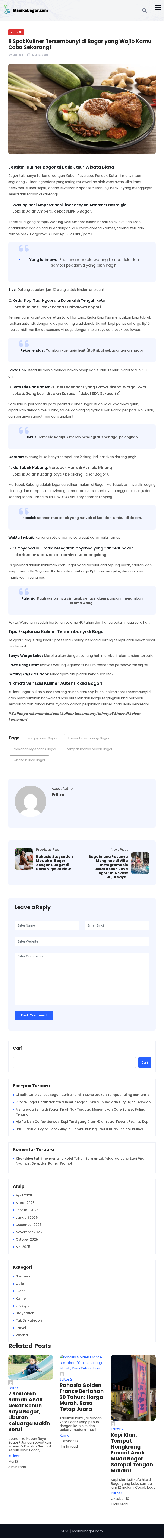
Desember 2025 (29, 1224)
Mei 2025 (23, 1247)
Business (23, 1276)
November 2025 (29, 1232)
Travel (21, 1328)
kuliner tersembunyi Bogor (88, 738)
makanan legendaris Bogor (35, 749)
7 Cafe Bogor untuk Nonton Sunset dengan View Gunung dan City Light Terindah (83, 1102)
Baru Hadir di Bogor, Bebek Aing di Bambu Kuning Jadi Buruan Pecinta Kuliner (79, 1129)
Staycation (25, 1313)
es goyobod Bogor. (43, 738)
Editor (18, 55)
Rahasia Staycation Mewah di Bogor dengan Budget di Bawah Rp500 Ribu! (54, 863)
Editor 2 (66, 1379)
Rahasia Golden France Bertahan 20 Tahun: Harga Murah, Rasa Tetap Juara (82, 1397)
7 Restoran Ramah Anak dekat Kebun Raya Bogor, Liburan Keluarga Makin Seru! (29, 1412)
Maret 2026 (25, 1203)
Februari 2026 (27, 1210)
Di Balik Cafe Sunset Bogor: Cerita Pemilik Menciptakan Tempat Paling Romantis (82, 1095)
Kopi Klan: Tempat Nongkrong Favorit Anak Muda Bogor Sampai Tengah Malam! (132, 1453)
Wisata (22, 1335)
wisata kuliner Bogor (29, 760)
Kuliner (16, 32)
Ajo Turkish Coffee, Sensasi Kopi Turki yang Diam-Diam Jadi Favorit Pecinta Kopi (82, 1121)
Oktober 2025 (27, 1239)
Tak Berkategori (29, 1320)
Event (20, 1291)
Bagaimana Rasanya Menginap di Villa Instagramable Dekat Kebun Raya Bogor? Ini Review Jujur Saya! (108, 867)
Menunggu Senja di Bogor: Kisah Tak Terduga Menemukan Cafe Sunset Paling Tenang (80, 1112)
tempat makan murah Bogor (89, 749)
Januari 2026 (27, 1217)
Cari (17, 1048)
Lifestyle (22, 1305)
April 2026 (24, 1195)
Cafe (20, 1283)
